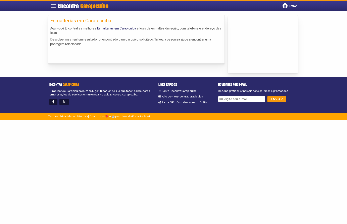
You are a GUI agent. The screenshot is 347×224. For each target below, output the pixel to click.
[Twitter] (64, 102)
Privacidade (67, 116)
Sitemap (82, 116)
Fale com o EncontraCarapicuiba (182, 96)
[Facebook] (53, 102)
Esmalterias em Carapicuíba (116, 28)
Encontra (83, 5)
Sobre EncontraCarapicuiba (179, 90)
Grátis (203, 102)
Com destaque (186, 102)
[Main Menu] (53, 6)
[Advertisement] (260, 44)
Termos (53, 116)
